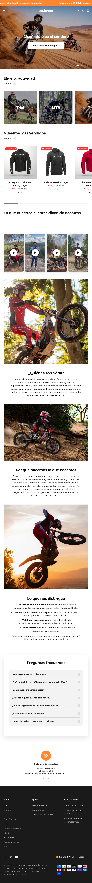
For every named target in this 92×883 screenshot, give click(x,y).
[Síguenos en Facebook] (5, 857)
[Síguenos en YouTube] (16, 857)
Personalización (12, 842)
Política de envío (31, 871)
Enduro (7, 810)
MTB (6, 824)
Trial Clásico (10, 819)
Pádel (6, 833)
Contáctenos (38, 810)
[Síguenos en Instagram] (10, 857)
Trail (6, 805)
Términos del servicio (13, 871)
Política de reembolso (43, 814)
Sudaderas (9, 837)
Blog (6, 846)
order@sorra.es (71, 822)
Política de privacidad (13, 869)
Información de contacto (15, 874)
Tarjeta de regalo (12, 828)
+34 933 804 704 (74, 805)
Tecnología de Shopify (37, 865)
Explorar (46, 45)
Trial (6, 814)
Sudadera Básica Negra (56, 182)
